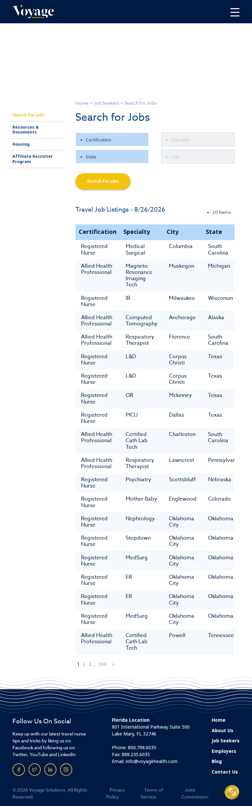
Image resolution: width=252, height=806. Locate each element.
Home (82, 103)
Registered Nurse (94, 249)
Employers (224, 751)
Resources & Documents (25, 129)
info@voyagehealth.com (152, 761)
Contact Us (225, 772)
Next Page (114, 664)
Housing (21, 144)
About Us (222, 730)
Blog (217, 761)
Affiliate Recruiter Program (32, 159)
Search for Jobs (28, 115)
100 (102, 664)
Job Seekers (106, 103)
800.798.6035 (142, 747)
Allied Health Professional (96, 269)
